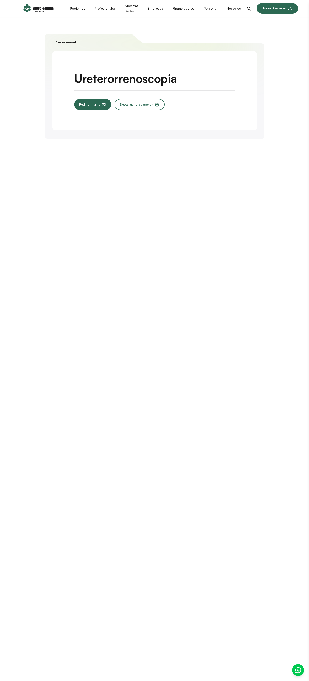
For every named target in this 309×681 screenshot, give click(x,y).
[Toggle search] (250, 8)
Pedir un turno (89, 104)
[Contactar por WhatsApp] (298, 670)
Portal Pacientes (274, 8)
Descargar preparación (136, 104)
